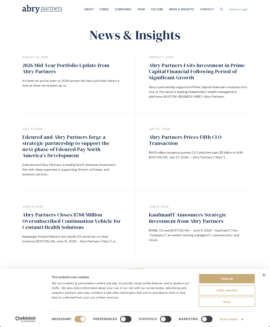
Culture (157, 9)
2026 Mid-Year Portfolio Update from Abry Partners (65, 68)
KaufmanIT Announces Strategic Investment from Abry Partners (187, 217)
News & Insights (181, 9)
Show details (229, 319)
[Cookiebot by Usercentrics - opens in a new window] (25, 319)
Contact (207, 9)
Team (141, 9)
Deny (226, 301)
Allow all (227, 278)
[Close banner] (263, 275)
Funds (104, 9)
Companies (123, 9)
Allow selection (227, 290)
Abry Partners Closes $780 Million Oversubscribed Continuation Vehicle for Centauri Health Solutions (71, 221)
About (89, 9)
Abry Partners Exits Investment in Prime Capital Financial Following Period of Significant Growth (197, 71)
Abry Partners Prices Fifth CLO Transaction (185, 140)
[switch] (125, 319)
